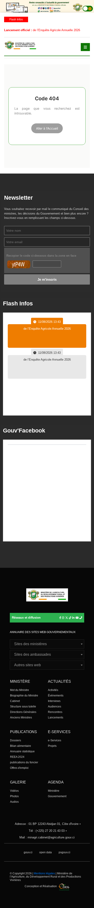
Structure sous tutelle (23, 706)
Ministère (53, 790)
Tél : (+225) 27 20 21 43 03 (47, 830)
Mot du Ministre (19, 690)
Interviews (54, 701)
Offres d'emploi (19, 767)
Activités (53, 690)
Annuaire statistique (22, 751)
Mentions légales (44, 873)
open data (45, 852)
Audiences (54, 706)
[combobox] (47, 644)
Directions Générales (23, 712)
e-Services (54, 740)
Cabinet (15, 701)
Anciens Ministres (21, 717)
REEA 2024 (17, 756)
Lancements (55, 717)
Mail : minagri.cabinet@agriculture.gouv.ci (47, 837)
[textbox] (47, 644)
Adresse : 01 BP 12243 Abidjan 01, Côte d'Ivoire (46, 824)
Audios (14, 801)
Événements (55, 695)
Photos (14, 796)
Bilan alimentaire (20, 746)
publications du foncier (24, 762)
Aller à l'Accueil (47, 128)
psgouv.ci (64, 852)
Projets (52, 746)
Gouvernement (57, 796)
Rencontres (55, 712)
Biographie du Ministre (24, 695)
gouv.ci (28, 852)
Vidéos (14, 790)
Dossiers (15, 740)
